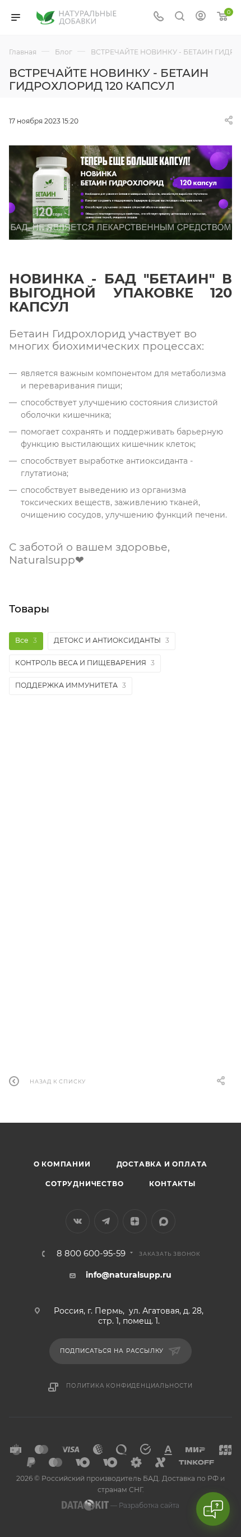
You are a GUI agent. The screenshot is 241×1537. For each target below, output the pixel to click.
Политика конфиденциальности (129, 1385)
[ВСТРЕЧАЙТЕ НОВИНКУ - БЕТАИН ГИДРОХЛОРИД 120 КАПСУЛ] (120, 192)
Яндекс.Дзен (135, 1221)
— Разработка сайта (144, 1505)
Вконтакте (78, 1221)
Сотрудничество (84, 1183)
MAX (163, 1221)
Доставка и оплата (162, 1164)
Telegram (106, 1221)
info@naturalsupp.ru (129, 1275)
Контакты (172, 1183)
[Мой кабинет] (201, 17)
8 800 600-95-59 (91, 1254)
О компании (62, 1164)
